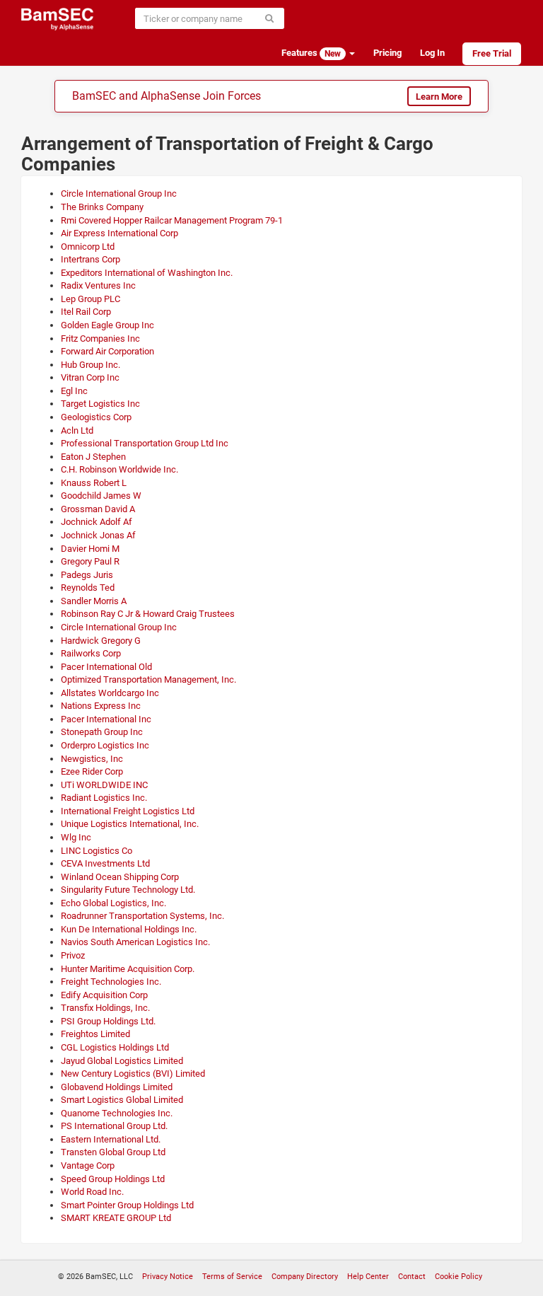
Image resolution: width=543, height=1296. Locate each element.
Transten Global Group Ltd (113, 1152)
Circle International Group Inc (119, 193)
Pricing (387, 52)
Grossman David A (98, 509)
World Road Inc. (92, 1191)
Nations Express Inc (101, 705)
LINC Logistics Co (96, 850)
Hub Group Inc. (90, 364)
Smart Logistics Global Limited (122, 1099)
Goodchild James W (101, 495)
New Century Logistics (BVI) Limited (133, 1073)
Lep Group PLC (90, 299)
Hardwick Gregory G (101, 640)
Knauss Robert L (94, 483)
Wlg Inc (76, 837)
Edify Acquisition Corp (104, 995)
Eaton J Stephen (93, 456)
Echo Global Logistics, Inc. (113, 903)
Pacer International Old (106, 666)
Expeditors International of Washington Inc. (147, 272)
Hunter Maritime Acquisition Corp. (127, 969)
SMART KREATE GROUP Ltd (116, 1218)
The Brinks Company (102, 207)
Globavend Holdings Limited (117, 1087)
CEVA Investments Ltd (105, 863)
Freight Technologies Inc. (111, 981)
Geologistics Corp (96, 417)
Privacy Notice (167, 1276)
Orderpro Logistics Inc (105, 745)
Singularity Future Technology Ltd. (128, 889)
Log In (432, 52)
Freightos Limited (95, 1034)
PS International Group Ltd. (114, 1126)
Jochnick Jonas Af (98, 535)
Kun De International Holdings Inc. (129, 929)
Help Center (368, 1276)
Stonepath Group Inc (102, 732)
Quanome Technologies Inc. (117, 1113)
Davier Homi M (90, 548)
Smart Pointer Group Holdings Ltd (127, 1205)
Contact (412, 1276)
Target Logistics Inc (100, 403)
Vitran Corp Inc (90, 377)
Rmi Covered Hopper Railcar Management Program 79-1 (172, 220)
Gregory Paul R (90, 561)
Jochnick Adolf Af (96, 521)
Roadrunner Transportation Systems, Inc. (142, 915)
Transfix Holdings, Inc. (105, 1007)
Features (311, 53)
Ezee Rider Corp (92, 771)
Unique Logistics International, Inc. (130, 823)
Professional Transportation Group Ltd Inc (144, 443)
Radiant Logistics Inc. (104, 797)
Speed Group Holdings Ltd (113, 1179)
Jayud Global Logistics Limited (122, 1060)
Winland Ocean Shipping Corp (120, 877)
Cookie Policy (458, 1276)
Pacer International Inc (106, 719)
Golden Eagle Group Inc (107, 325)
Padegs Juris (87, 574)
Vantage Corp (88, 1165)
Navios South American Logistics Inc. (135, 942)
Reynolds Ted (88, 587)
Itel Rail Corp (86, 311)
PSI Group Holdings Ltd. (108, 1021)
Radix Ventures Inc (98, 285)
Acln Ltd (77, 430)
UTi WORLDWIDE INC (104, 785)
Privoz (73, 955)
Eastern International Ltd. (110, 1139)
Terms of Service (232, 1276)
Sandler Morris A (94, 601)
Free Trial (491, 53)
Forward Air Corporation (107, 351)
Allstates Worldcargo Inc (110, 693)
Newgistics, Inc (92, 758)
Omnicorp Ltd (88, 246)
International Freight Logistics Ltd (127, 811)
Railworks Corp (91, 653)
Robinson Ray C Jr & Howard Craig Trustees (148, 613)
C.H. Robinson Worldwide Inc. (119, 469)
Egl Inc (74, 391)
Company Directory (305, 1276)
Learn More (439, 96)
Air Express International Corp (119, 233)
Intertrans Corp (90, 259)
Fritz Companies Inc (100, 338)
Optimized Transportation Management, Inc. (148, 679)
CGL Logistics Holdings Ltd (115, 1047)
